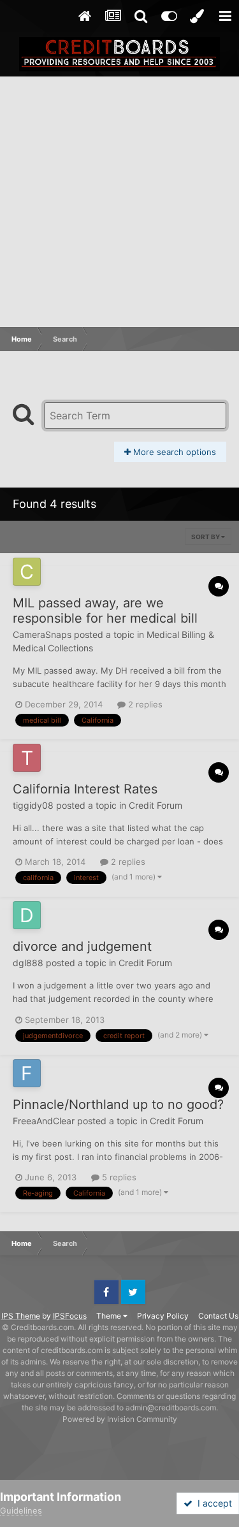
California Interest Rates (85, 789)
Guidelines (21, 1510)
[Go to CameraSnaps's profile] (27, 572)
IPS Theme (20, 1316)
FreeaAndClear (44, 1120)
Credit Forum (155, 805)
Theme (109, 1316)
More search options (173, 452)
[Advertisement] (119, 202)
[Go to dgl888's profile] (27, 915)
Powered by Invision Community (119, 1419)
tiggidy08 (33, 805)
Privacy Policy (163, 1316)
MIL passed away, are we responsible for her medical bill (105, 610)
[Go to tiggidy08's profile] (27, 758)
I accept (212, 1503)
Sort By (206, 536)
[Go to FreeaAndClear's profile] (27, 1073)
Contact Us (218, 1316)
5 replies (117, 1177)
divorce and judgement (82, 946)
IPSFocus (70, 1316)
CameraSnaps (42, 634)
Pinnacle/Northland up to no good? (118, 1104)
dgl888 (28, 962)
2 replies (144, 704)
